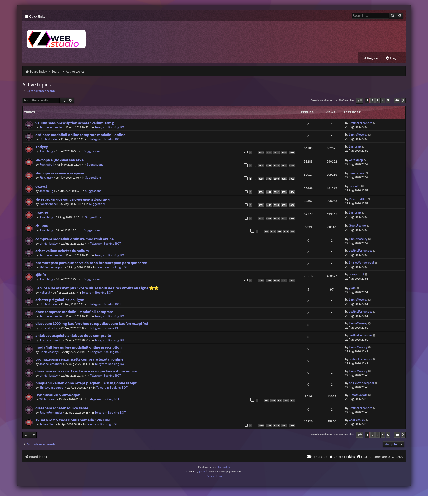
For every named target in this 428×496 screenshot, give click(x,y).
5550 (261, 192)
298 (266, 400)
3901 (284, 178)
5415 (261, 152)
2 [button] (372, 100)
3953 (268, 205)
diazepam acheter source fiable (61, 408)
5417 (276, 152)
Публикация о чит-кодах (57, 395)
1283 (284, 425)
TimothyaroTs (358, 395)
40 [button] (397, 100)
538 (279, 231)
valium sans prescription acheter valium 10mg (74, 123)
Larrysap (355, 146)
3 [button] (377, 100)
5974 (261, 218)
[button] (359, 101)
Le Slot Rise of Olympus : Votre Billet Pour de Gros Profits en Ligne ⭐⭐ (97, 288)
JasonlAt (354, 186)
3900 (276, 178)
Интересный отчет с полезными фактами (72, 199)
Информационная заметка (59, 160)
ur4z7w (41, 212)
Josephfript (356, 274)
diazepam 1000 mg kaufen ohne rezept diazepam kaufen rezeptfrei (91, 323)
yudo (352, 288)
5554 (291, 192)
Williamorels (47, 399)
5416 (268, 152)
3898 (261, 178)
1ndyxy (41, 146)
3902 (291, 178)
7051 (284, 280)
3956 (291, 205)
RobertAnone (48, 204)
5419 (291, 152)
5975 (268, 218)
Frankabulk (46, 164)
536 (266, 231)
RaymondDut (358, 199)
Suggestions (92, 151)
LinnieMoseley (48, 139)
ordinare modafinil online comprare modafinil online (80, 134)
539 (286, 231)
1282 (276, 425)
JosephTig (46, 151)
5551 (268, 192)
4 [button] (383, 100)
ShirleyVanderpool (51, 267)
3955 (284, 205)
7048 (261, 280)
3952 (261, 205)
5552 (276, 192)
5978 (291, 218)
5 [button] (388, 100)
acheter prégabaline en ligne (59, 300)
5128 (284, 165)
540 (292, 231)
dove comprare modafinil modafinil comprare (74, 311)
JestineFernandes (50, 127)
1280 (261, 425)
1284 (291, 425)
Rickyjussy (46, 177)
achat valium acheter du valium (62, 250)
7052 (291, 280)
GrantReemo (357, 225)
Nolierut (44, 292)
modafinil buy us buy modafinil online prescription (78, 347)
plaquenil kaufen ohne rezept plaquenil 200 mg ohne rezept (86, 383)
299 (273, 400)
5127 (276, 165)
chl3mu (41, 225)
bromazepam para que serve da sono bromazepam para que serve (91, 262)
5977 (284, 218)
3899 (268, 178)
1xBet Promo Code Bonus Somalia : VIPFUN (72, 420)
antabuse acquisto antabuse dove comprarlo (73, 335)
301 (286, 400)
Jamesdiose (357, 173)
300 (279, 400)
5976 (276, 218)
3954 (276, 205)
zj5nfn (40, 274)
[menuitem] (392, 58)
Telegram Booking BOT (110, 127)
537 (273, 231)
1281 (268, 425)
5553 (284, 192)
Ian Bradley (224, 467)
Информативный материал (59, 173)
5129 (291, 165)
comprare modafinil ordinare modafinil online (74, 239)
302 (292, 400)
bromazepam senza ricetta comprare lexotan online (79, 359)
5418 (284, 152)
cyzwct (41, 186)
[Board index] (114, 36)
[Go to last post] (374, 123)
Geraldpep (356, 160)
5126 (268, 165)
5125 (261, 165)
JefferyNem (47, 424)
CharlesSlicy (357, 420)
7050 (276, 280)
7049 (268, 280)
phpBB (202, 471)
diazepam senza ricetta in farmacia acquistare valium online (86, 371)
